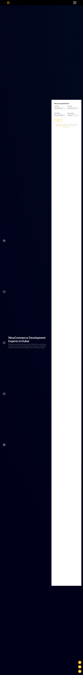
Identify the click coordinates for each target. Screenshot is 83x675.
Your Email (69, 106)
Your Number (57, 113)
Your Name (56, 106)
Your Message (70, 113)
